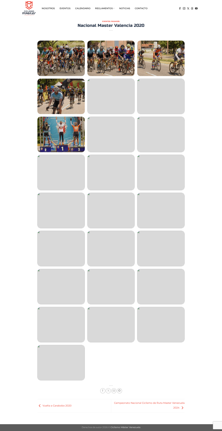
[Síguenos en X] (188, 8)
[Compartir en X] (108, 390)
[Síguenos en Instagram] (184, 8)
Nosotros (48, 8)
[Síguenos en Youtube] (196, 8)
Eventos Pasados (111, 21)
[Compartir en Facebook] (102, 390)
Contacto (141, 8)
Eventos (65, 8)
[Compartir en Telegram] (119, 390)
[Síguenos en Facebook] (180, 8)
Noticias (124, 8)
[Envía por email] (114, 390)
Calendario (82, 8)
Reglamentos (104, 8)
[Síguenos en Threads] (192, 8)
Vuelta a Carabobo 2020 (57, 405)
